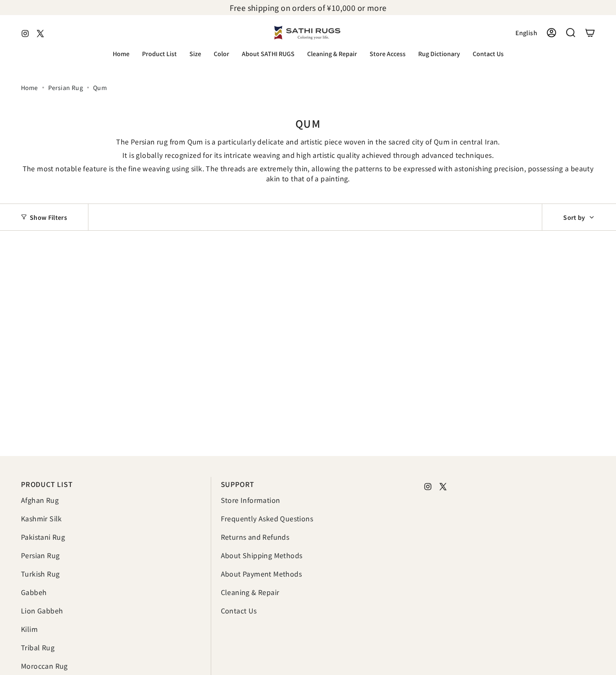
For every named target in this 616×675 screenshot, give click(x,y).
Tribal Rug (37, 647)
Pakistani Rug (43, 537)
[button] (159, 54)
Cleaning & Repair (250, 592)
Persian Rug (65, 87)
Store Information (250, 500)
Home (29, 87)
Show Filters (48, 217)
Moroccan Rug (44, 666)
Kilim (29, 629)
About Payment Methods (261, 574)
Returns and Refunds (255, 537)
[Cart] (590, 33)
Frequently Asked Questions (267, 518)
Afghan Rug (40, 500)
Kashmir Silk (41, 518)
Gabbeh (34, 592)
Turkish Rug (40, 574)
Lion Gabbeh (42, 610)
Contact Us (239, 610)
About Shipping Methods (262, 555)
